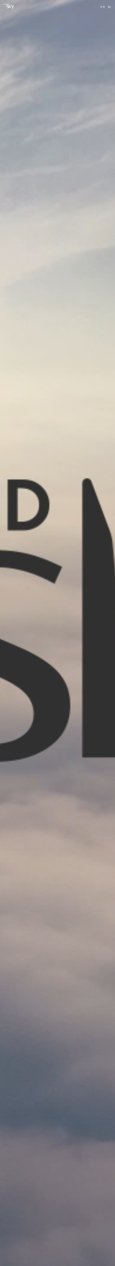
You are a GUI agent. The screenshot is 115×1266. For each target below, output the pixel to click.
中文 (102, 6)
